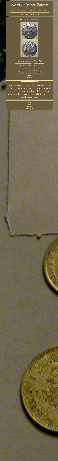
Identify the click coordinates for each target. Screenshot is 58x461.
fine (15, 88)
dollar (47, 91)
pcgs (10, 94)
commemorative (45, 85)
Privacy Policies (29, 106)
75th (43, 94)
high (34, 88)
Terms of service (29, 108)
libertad (23, 91)
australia (36, 97)
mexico (24, 88)
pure (47, 94)
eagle (25, 94)
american (30, 97)
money (11, 91)
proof (23, 97)
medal (33, 85)
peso (19, 91)
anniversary (46, 88)
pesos (42, 91)
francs (21, 94)
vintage (31, 94)
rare (38, 88)
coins (37, 94)
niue (18, 88)
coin (11, 88)
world (16, 94)
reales (15, 91)
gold (10, 85)
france (29, 85)
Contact (29, 104)
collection (17, 85)
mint (30, 88)
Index (29, 102)
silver (35, 91)
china (25, 85)
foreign (38, 85)
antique (28, 91)
